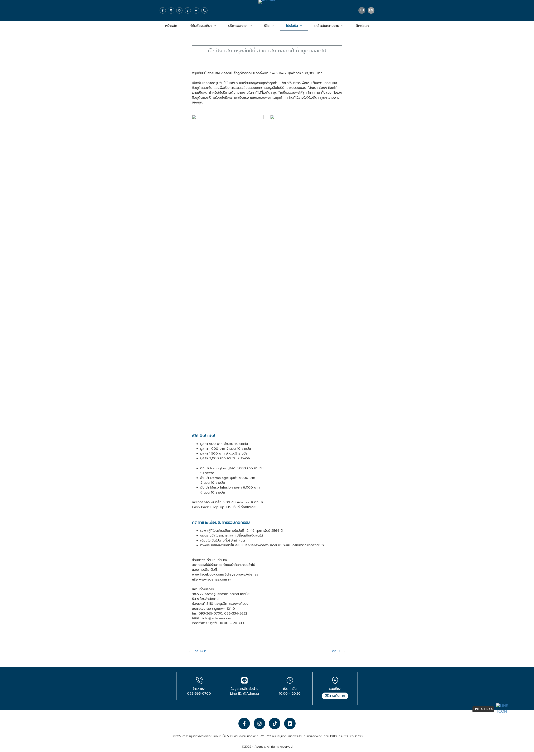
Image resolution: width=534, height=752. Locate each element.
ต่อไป (336, 651)
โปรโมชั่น (292, 25)
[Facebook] (163, 10)
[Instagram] (179, 10)
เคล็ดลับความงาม (326, 25)
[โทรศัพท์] (204, 10)
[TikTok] (188, 10)
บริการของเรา (238, 25)
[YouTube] (196, 10)
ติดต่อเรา (362, 25)
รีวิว (267, 25)
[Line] (171, 10)
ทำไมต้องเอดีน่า (201, 25)
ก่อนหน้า (200, 651)
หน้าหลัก (171, 25)
